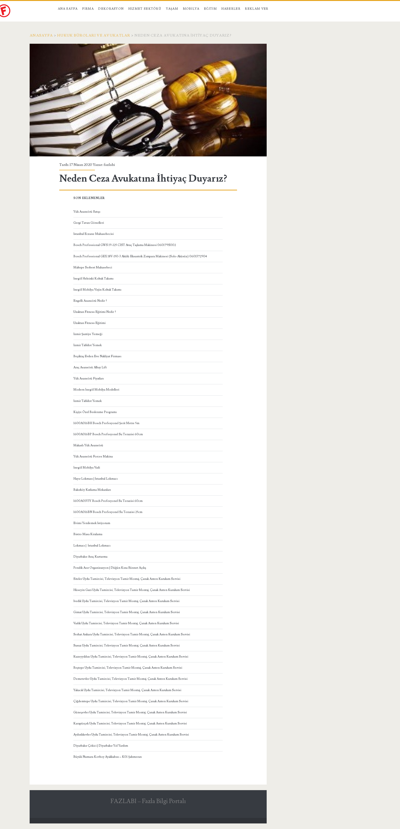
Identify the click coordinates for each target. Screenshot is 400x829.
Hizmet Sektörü (144, 9)
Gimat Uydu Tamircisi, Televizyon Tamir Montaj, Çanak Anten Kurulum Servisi (126, 612)
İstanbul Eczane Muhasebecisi (93, 234)
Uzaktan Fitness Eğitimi (89, 323)
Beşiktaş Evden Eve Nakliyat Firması (97, 356)
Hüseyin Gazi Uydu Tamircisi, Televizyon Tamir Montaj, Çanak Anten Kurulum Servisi (131, 590)
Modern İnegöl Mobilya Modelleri (96, 389)
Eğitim (210, 9)
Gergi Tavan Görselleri (88, 223)
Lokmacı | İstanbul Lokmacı (91, 545)
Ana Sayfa (68, 9)
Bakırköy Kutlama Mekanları (92, 490)
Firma (88, 9)
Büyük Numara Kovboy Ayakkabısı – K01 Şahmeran (107, 757)
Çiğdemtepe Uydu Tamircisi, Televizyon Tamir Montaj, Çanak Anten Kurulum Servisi (130, 701)
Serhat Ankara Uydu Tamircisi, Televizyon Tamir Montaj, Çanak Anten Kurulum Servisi (131, 634)
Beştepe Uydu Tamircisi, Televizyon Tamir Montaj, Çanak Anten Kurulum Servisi (127, 668)
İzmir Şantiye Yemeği (87, 334)
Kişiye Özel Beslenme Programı (95, 412)
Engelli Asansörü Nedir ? (90, 301)
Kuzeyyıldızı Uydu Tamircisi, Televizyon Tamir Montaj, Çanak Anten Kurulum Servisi (130, 656)
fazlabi (109, 164)
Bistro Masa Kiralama (87, 534)
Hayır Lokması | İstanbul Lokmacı (95, 479)
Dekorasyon (111, 9)
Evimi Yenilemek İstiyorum (91, 523)
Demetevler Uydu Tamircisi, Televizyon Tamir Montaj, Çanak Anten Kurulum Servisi (130, 679)
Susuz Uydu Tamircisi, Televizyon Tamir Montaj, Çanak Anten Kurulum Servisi (126, 645)
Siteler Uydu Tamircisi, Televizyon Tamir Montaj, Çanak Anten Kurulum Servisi (126, 579)
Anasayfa (41, 35)
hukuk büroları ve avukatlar (93, 35)
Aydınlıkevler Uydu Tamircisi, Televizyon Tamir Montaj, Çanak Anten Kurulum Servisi (131, 734)
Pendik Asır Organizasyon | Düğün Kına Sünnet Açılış (109, 568)
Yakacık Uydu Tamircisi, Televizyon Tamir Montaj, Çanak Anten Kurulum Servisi (127, 690)
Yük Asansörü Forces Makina (93, 456)
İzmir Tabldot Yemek (87, 345)
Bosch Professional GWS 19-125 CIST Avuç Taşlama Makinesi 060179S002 (124, 245)
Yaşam (172, 9)
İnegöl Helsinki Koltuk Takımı (93, 278)
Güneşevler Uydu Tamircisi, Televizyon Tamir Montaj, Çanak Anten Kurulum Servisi (130, 712)
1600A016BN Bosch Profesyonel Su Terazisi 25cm (107, 512)
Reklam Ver (256, 9)
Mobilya (191, 9)
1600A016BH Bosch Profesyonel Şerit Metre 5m (106, 423)
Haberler (230, 9)
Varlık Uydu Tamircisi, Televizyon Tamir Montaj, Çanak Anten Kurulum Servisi (126, 623)
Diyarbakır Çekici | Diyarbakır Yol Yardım (100, 746)
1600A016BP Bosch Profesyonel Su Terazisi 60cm (108, 434)
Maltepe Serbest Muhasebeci (92, 267)
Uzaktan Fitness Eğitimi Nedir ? (94, 312)
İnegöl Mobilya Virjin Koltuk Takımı (97, 290)
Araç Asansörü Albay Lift (90, 367)
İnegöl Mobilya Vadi (86, 467)
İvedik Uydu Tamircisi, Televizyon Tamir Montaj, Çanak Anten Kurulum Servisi (126, 601)
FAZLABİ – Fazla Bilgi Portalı (148, 801)
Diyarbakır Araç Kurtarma (90, 557)
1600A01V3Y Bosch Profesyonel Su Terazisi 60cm (108, 501)
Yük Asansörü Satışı (86, 212)
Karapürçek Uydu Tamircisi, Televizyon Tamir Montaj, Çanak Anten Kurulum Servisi (130, 723)
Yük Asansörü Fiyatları (88, 378)
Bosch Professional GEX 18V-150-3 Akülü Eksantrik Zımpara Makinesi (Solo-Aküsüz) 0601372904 (140, 256)
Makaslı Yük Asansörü (88, 445)
